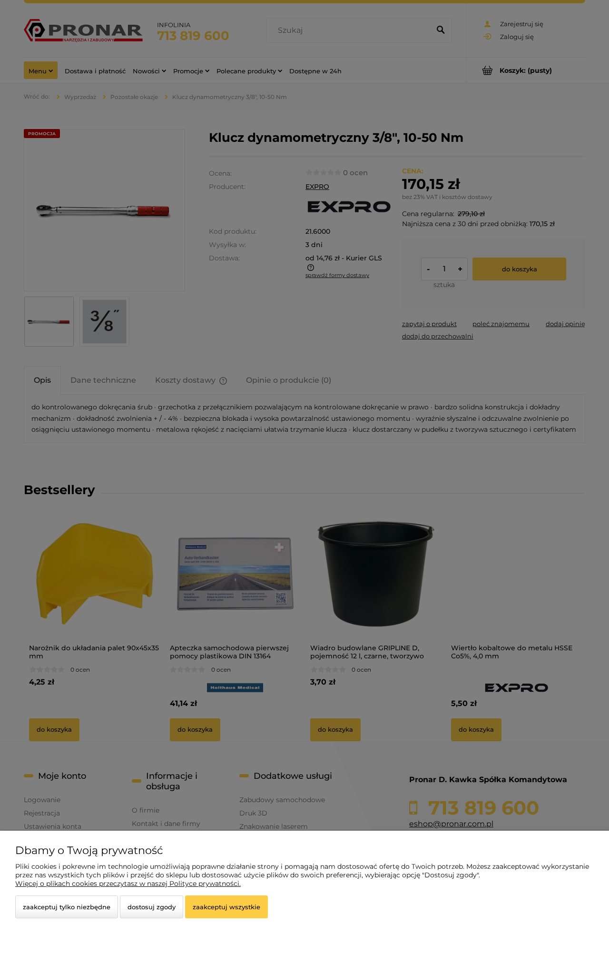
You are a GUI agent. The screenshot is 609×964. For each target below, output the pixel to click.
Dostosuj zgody (152, 907)
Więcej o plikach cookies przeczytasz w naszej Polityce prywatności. (128, 883)
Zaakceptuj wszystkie (226, 907)
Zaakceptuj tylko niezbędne (66, 907)
